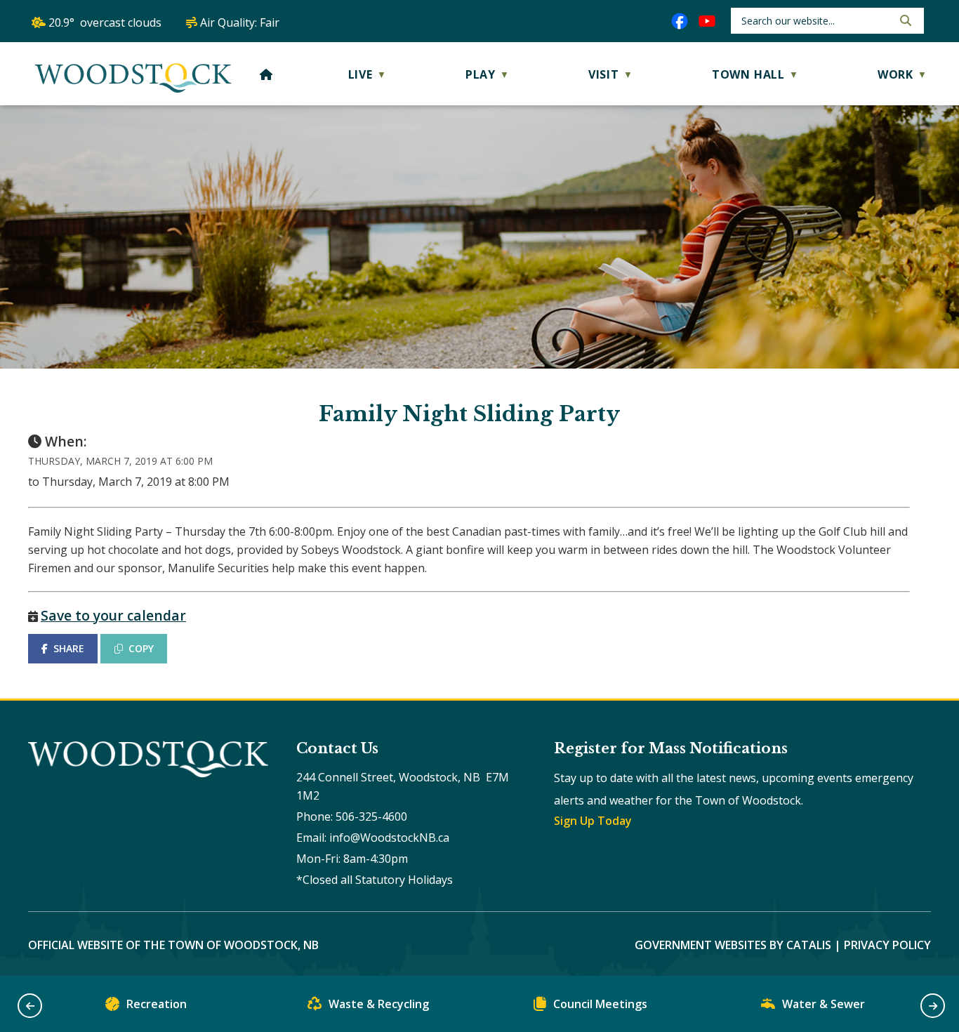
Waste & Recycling (379, 1004)
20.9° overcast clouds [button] (104, 22)
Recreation (156, 1004)
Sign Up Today (593, 820)
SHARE (68, 648)
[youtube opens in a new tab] (707, 21)
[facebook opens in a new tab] (679, 21)
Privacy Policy (887, 945)
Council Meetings (600, 1004)
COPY (141, 648)
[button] (904, 20)
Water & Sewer (823, 1004)
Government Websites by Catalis (733, 945)
